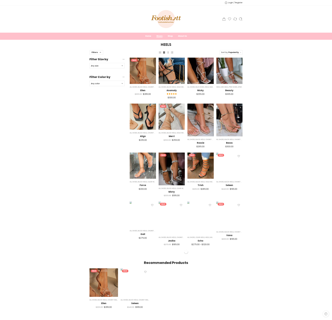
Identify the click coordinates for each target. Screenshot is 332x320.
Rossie (200, 142)
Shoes (159, 36)
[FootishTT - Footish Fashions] (166, 19)
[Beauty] (229, 71)
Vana (229, 235)
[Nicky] (200, 71)
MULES (212, 237)
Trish (200, 185)
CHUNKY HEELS (153, 87)
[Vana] (229, 215)
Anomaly (172, 90)
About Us (182, 36)
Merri (172, 136)
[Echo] (200, 218)
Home (148, 36)
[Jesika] (172, 218)
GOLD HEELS (181, 87)
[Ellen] (143, 71)
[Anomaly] (172, 71)
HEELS (207, 87)
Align (143, 136)
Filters (95, 52)
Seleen (229, 185)
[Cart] (224, 19)
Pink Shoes (233, 87)
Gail (142, 234)
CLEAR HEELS (152, 182)
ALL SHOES (133, 87)
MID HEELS (224, 87)
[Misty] (172, 169)
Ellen (142, 90)
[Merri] (172, 117)
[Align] (143, 117)
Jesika (171, 240)
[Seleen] (229, 166)
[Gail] (143, 215)
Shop (170, 36)
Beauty (229, 90)
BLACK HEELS (142, 87)
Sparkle (241, 87)
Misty (171, 191)
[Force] (143, 166)
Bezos (229, 142)
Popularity (233, 52)
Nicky (200, 90)
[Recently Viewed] (326, 314)
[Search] (241, 19)
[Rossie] (200, 120)
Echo (200, 240)
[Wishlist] (152, 61)
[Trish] (200, 166)
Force (143, 185)
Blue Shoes (200, 87)
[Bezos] (229, 120)
